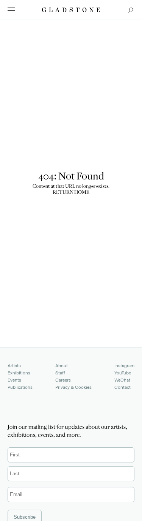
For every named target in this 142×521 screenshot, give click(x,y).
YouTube (122, 373)
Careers (63, 380)
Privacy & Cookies (73, 387)
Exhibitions (19, 373)
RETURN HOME (71, 192)
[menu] (11, 10)
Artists (14, 365)
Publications (20, 387)
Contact (122, 387)
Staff (60, 373)
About (61, 365)
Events (14, 380)
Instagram (124, 365)
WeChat (122, 380)
